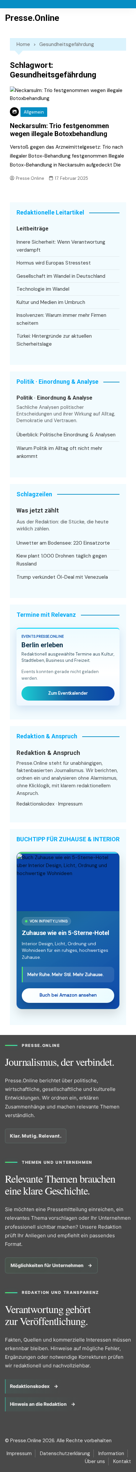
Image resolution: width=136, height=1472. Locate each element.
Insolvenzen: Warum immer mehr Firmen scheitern (61, 319)
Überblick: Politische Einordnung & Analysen (66, 434)
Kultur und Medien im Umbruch (51, 302)
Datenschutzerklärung (65, 1453)
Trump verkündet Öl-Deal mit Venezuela (62, 577)
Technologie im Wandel (43, 289)
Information (111, 1453)
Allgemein (34, 112)
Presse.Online (32, 18)
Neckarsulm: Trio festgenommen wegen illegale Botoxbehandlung (59, 130)
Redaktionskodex (35, 804)
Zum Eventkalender (68, 693)
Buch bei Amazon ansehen (68, 995)
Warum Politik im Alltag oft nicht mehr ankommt (59, 452)
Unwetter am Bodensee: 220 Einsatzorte (63, 543)
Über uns (95, 1461)
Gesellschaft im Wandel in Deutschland (61, 276)
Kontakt (122, 1461)
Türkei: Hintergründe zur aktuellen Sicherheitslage (54, 340)
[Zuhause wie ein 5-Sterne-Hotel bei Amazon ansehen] (68, 882)
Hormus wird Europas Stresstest (54, 263)
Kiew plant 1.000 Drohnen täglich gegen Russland (62, 560)
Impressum (70, 804)
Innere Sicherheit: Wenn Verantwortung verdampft (61, 246)
